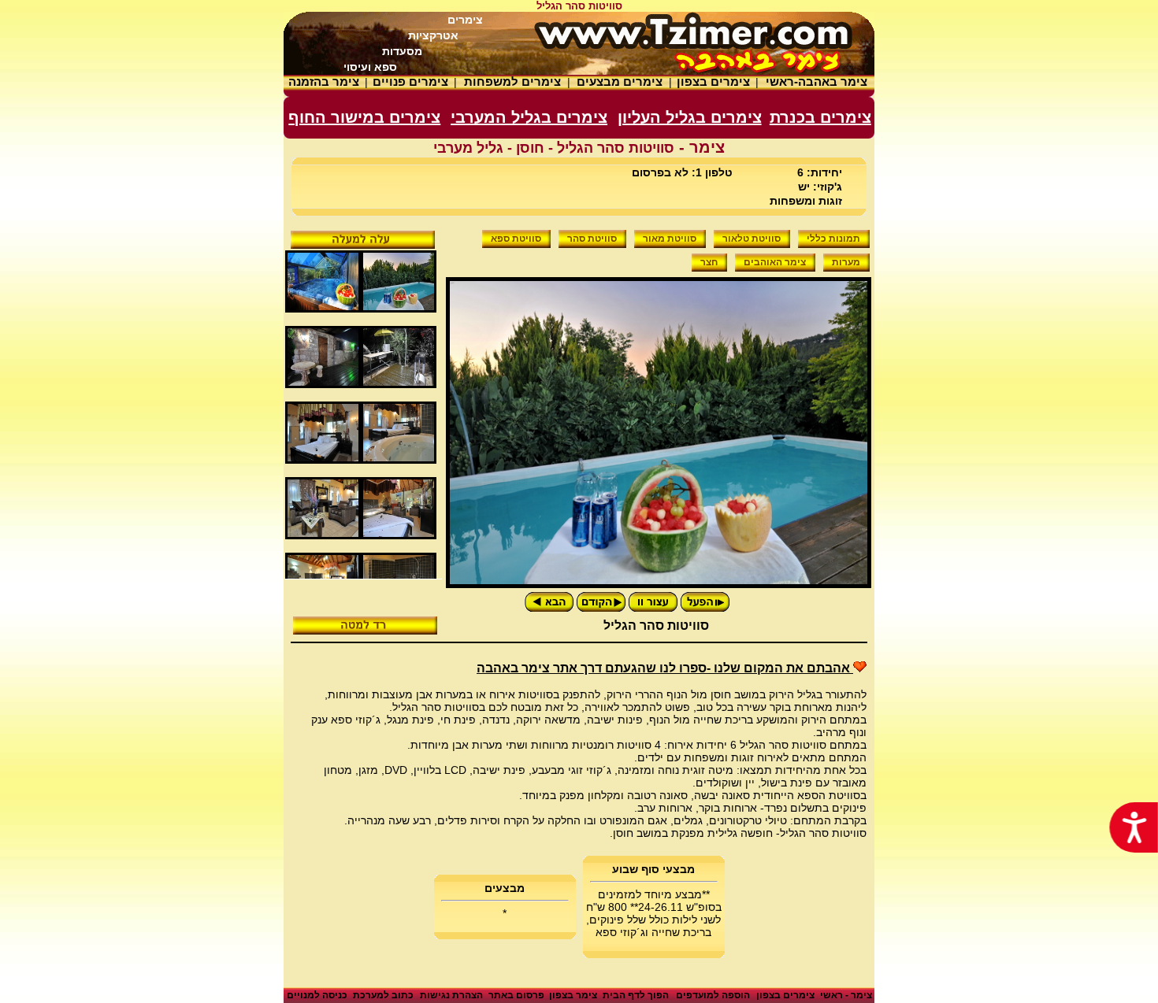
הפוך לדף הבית (636, 995)
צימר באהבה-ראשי (816, 81)
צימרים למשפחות (512, 81)
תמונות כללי (833, 238)
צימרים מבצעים (620, 81)
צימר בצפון (573, 995)
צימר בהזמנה (323, 81)
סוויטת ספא (516, 238)
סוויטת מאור (669, 238)
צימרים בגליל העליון (690, 117)
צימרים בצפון (713, 81)
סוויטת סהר (592, 238)
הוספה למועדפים (713, 995)
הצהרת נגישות (451, 995)
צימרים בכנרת (820, 117)
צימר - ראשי (846, 995)
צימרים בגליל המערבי (529, 117)
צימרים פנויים (410, 81)
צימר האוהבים (775, 262)
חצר (709, 262)
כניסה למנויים (317, 995)
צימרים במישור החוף (364, 117)
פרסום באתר (516, 995)
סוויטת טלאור (751, 238)
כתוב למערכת (383, 995)
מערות (846, 262)
